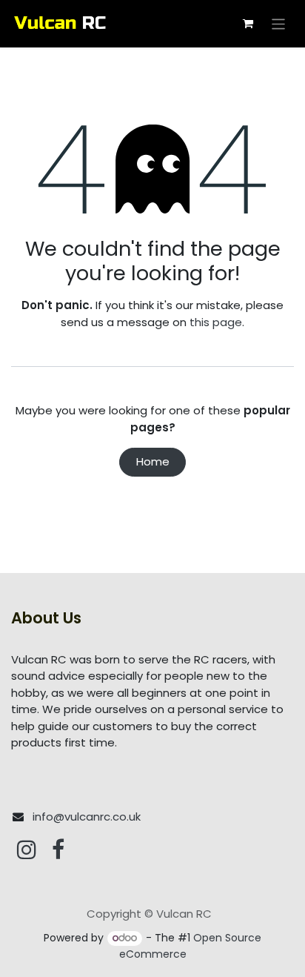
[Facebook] (58, 849)
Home (153, 461)
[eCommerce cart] (248, 24)
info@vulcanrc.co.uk (87, 816)
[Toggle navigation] (279, 23)
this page (216, 322)
